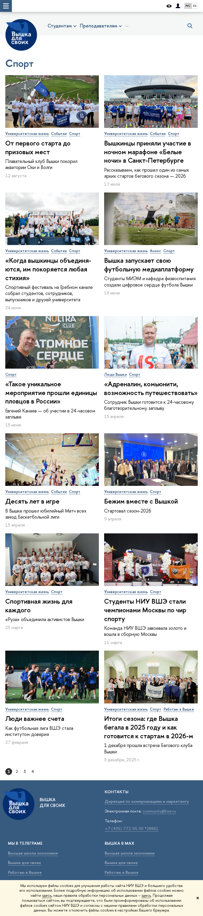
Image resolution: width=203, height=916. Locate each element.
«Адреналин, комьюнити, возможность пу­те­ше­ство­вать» (151, 388)
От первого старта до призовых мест (38, 147)
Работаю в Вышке (179, 709)
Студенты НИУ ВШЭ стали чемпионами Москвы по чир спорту (145, 610)
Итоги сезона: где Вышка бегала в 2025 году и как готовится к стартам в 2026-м (148, 727)
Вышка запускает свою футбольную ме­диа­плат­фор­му (149, 265)
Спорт (74, 133)
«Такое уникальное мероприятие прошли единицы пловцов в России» (51, 392)
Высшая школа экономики (33, 853)
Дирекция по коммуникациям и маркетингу (147, 801)
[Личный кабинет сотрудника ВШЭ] (178, 6)
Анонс (155, 250)
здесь (47, 895)
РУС (188, 6)
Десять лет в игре (32, 501)
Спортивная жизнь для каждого (38, 605)
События (59, 133)
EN (194, 6)
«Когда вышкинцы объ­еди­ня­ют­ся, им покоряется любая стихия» (48, 269)
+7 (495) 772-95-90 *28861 (131, 828)
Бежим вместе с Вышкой (141, 501)
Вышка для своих (24, 862)
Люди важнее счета (34, 718)
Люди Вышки (115, 374)
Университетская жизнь (27, 133)
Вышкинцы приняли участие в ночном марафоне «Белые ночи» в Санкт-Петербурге (147, 152)
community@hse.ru (159, 811)
